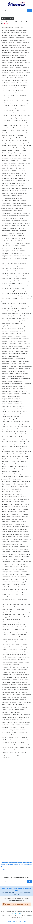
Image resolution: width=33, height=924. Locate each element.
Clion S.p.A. (17, 913)
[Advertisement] (16, 775)
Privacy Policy (21, 921)
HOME (4, 870)
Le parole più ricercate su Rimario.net (17, 904)
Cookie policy (11, 921)
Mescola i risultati (8, 18)
